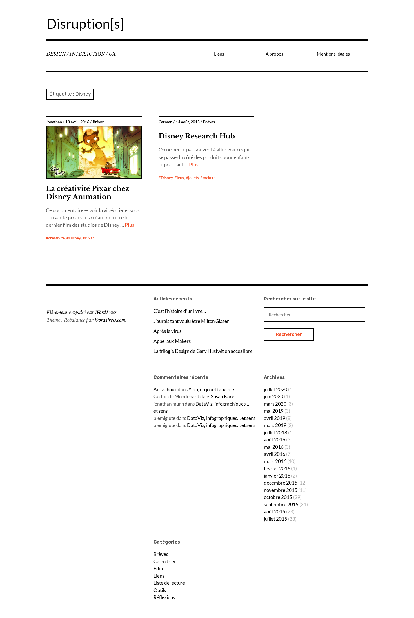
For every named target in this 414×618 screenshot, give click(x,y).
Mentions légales (333, 53)
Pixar (89, 238)
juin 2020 (273, 396)
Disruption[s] (85, 24)
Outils (159, 590)
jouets (193, 177)
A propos (274, 53)
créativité (56, 238)
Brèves (98, 122)
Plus (129, 225)
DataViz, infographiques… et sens (221, 418)
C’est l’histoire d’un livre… (179, 311)
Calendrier (164, 561)
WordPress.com (109, 320)
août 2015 (274, 511)
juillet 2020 (275, 389)
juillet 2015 (275, 519)
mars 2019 (275, 425)
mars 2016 (275, 461)
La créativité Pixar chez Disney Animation (87, 192)
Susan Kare (222, 396)
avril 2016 (274, 454)
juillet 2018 (275, 433)
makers (209, 177)
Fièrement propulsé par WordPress (81, 312)
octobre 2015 (278, 497)
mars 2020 (275, 404)
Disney (75, 238)
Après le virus (167, 331)
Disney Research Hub (197, 136)
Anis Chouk (165, 389)
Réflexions (164, 597)
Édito (158, 568)
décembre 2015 (280, 483)
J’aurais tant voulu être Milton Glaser (191, 321)
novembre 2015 (280, 490)
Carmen (165, 122)
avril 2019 (274, 418)
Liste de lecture (169, 583)
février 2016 (277, 468)
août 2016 (274, 440)
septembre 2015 (281, 504)
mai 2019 (274, 411)
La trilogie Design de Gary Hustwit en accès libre (203, 351)
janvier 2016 (277, 476)
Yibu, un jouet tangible (211, 389)
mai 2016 (274, 447)
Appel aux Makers (172, 341)
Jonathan (54, 122)
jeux (180, 177)
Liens (219, 53)
